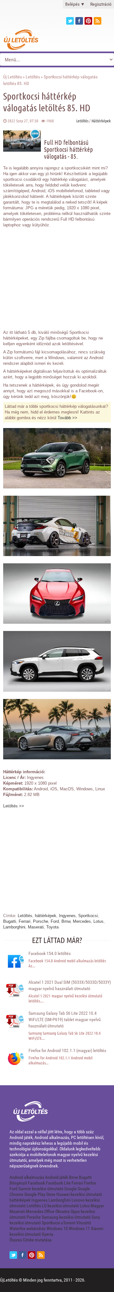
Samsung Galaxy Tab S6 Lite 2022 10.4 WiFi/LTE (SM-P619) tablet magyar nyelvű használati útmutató (64, 1019)
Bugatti (9, 921)
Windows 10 (57, 1228)
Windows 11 (79, 1228)
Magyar (97, 1205)
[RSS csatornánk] (97, 21)
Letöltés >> (13, 806)
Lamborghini (14, 927)
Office (49, 1211)
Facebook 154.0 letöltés (49, 953)
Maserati (36, 927)
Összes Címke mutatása (31, 1239)
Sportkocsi (88, 915)
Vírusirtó (83, 1222)
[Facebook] (79, 21)
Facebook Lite (58, 1182)
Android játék (56, 1177)
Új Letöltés (12, 76)
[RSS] (41, 1255)
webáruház (36, 1228)
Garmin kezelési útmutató (40, 1188)
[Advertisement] (57, 275)
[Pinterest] (88, 21)
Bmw (65, 921)
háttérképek (45, 915)
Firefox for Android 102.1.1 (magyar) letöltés (67, 1050)
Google (70, 1188)
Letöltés (33, 76)
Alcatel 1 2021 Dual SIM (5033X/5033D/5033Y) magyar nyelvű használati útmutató (69, 985)
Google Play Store (39, 1194)
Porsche (40, 921)
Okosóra (62, 1211)
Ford (55, 921)
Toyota (52, 927)
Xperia (47, 1234)
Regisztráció (100, 4)
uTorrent (68, 1222)
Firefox (90, 1182)
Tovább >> (67, 417)
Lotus (98, 921)
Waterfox (17, 1228)
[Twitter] (70, 21)
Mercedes (82, 921)
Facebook (36, 1182)
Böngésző (18, 1182)
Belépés (75, 4)
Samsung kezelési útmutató (66, 1217)
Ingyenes (67, 915)
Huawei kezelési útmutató (79, 1194)
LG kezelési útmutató (60, 1205)
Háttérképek (101, 120)
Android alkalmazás (27, 1177)
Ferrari (24, 921)
